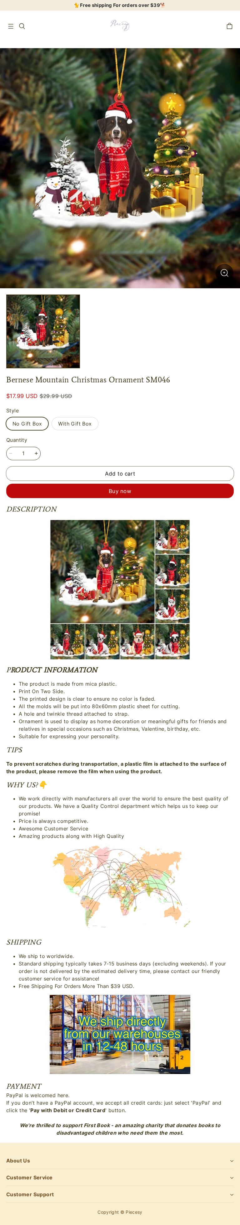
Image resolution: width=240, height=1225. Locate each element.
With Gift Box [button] (75, 424)
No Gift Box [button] (27, 424)
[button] (10, 26)
